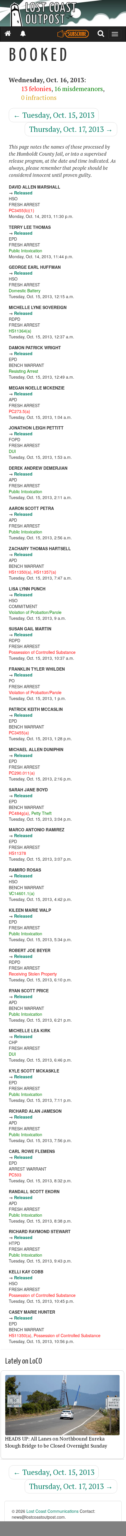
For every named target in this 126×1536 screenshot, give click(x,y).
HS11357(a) (45, 572)
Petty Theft (41, 813)
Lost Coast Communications (52, 1511)
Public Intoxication (25, 251)
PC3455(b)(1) (21, 210)
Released (23, 193)
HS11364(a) (20, 331)
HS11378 (17, 853)
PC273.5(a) (19, 411)
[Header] (63, 13)
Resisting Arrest (23, 371)
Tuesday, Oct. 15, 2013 (53, 115)
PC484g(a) (19, 813)
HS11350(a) (20, 572)
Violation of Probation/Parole (35, 612)
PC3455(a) (19, 733)
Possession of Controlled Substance (42, 652)
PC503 (15, 1175)
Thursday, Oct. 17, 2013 (71, 129)
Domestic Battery (24, 290)
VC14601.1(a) (22, 893)
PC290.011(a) (22, 773)
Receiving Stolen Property (33, 974)
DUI (12, 451)
